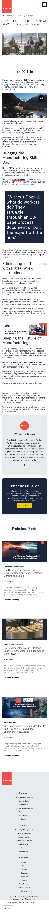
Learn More (24, 506)
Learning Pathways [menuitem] (24, 833)
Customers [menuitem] (24, 877)
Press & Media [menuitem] (24, 884)
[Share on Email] (18, 72)
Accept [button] (7, 908)
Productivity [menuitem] (23, 815)
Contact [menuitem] (24, 873)
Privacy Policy (30, 899)
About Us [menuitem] (24, 862)
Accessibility (18, 899)
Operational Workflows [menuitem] (23, 837)
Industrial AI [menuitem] (24, 844)
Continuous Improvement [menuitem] (24, 797)
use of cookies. (30, 902)
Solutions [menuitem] (24, 793)
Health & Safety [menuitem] (24, 801)
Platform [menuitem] (24, 825)
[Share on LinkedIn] (31, 72)
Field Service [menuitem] (24, 805)
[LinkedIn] (25, 465)
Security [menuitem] (24, 891)
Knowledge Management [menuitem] (24, 830)
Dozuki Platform (11, 16)
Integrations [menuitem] (23, 851)
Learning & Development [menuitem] (24, 808)
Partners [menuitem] (24, 880)
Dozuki (31, 434)
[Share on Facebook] (28, 72)
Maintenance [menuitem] (24, 812)
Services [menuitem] (24, 848)
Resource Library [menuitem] (24, 887)
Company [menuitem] (23, 858)
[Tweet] (23, 72)
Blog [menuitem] (24, 866)
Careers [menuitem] (24, 869)
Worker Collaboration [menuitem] (24, 841)
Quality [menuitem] (24, 819)
